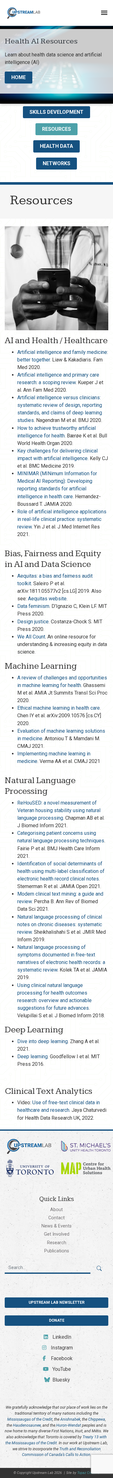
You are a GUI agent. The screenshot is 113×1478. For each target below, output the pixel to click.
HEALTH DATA (56, 146)
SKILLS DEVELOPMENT (56, 112)
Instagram (61, 1348)
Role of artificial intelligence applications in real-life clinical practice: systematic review (61, 519)
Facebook (61, 1358)
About (56, 1209)
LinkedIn (61, 1337)
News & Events (56, 1225)
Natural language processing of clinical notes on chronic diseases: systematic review (59, 924)
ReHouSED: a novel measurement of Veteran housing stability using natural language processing (58, 810)
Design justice (33, 622)
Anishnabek (70, 1419)
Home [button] (18, 77)
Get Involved (56, 1234)
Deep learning (32, 1056)
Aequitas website (47, 599)
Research (56, 1242)
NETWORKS (56, 163)
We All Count (31, 637)
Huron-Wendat (68, 1425)
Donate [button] (56, 1320)
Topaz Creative (88, 1473)
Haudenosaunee (27, 1425)
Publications (56, 1250)
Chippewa (96, 1419)
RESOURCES (56, 129)
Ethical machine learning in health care (58, 708)
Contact (56, 1217)
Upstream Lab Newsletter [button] (56, 1302)
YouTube (61, 1369)
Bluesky (60, 1380)
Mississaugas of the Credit (29, 1419)
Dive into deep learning (42, 1041)
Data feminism (33, 606)
